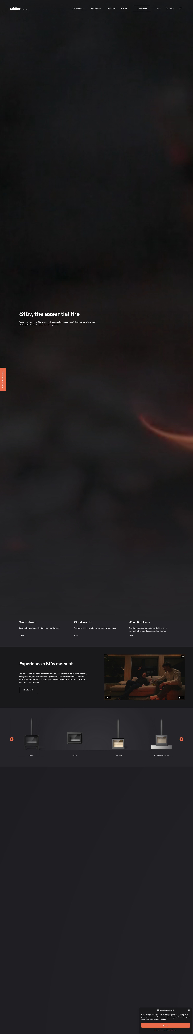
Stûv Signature (96, 8)
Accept (165, 1025)
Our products (77, 8)
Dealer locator (142, 8)
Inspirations (111, 8)
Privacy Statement (171, 1030)
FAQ (158, 8)
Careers (124, 8)
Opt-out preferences (159, 1030)
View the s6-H (28, 690)
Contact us (170, 8)
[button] (189, 1010)
